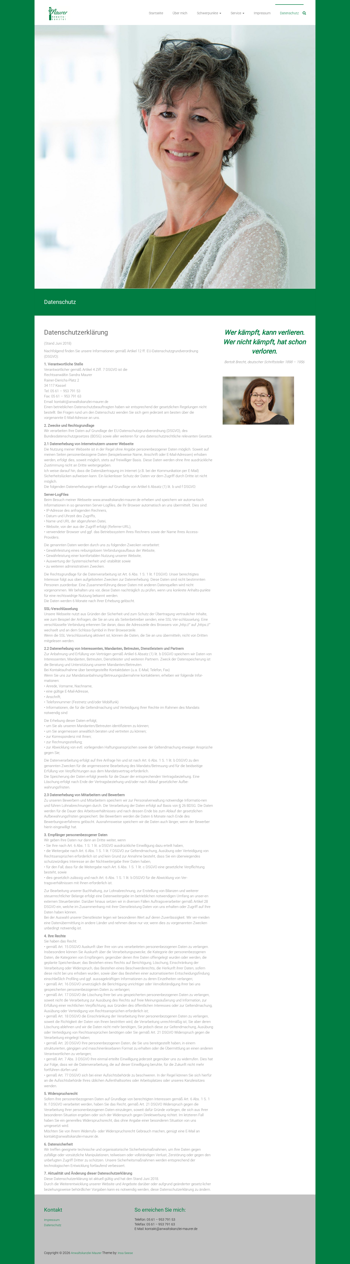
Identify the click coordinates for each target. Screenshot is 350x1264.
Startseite (156, 13)
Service (236, 13)
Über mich (180, 13)
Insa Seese (125, 1253)
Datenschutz (289, 13)
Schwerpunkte (207, 13)
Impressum (262, 13)
